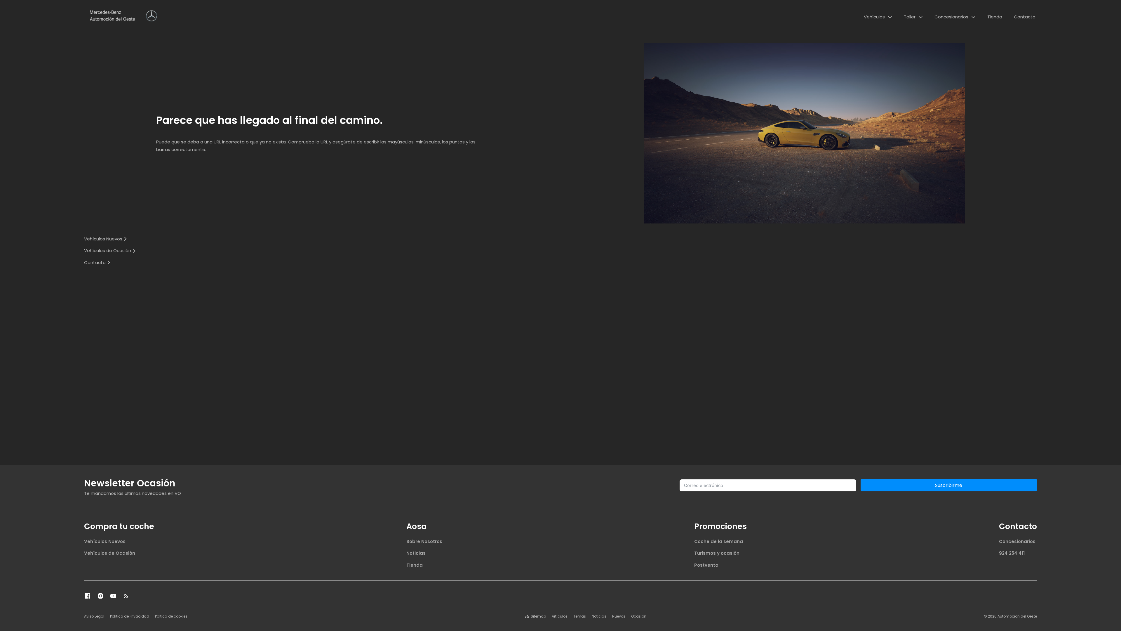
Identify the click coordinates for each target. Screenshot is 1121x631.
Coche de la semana (718, 541)
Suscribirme (948, 485)
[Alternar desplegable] (890, 17)
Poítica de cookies (171, 616)
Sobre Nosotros (424, 541)
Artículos (560, 616)
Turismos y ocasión (716, 553)
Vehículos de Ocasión (109, 553)
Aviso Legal (94, 616)
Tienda (994, 17)
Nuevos (618, 616)
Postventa (706, 565)
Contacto (1024, 17)
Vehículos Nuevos (105, 541)
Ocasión (638, 616)
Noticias (416, 553)
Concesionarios (951, 17)
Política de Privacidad (129, 616)
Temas (579, 616)
